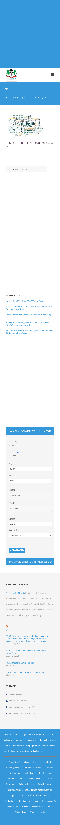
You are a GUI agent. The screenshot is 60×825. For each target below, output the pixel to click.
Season (12, 518)
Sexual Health (22, 806)
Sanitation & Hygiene (28, 800)
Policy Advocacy (26, 784)
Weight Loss (20, 812)
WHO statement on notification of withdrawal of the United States (28, 651)
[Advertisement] (30, 32)
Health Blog (29, 773)
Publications (10, 800)
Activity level (14, 530)
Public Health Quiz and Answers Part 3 (26, 98)
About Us (13, 761)
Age (10, 463)
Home (8, 98)
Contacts (25, 761)
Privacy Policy (14, 789)
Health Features (45, 773)
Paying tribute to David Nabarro (20, 662)
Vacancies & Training (41, 806)
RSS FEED (10, 630)
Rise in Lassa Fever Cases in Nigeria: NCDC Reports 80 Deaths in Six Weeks (29, 331)
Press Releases (44, 784)
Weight (12, 502)
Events (36, 761)
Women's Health (37, 812)
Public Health (35, 143)
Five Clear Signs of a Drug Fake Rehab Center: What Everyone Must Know (29, 307)
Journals (21, 778)
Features (28, 767)
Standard (13, 455)
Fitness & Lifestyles (44, 767)
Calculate (17, 550)
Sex (10, 475)
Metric (12, 445)
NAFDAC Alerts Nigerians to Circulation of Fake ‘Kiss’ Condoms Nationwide (27, 323)
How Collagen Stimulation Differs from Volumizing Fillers (28, 315)
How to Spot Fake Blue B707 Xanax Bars (24, 301)
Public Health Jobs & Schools (34, 795)
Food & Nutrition (12, 773)
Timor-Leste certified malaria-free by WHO (25, 672)
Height (12, 489)
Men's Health (34, 778)
